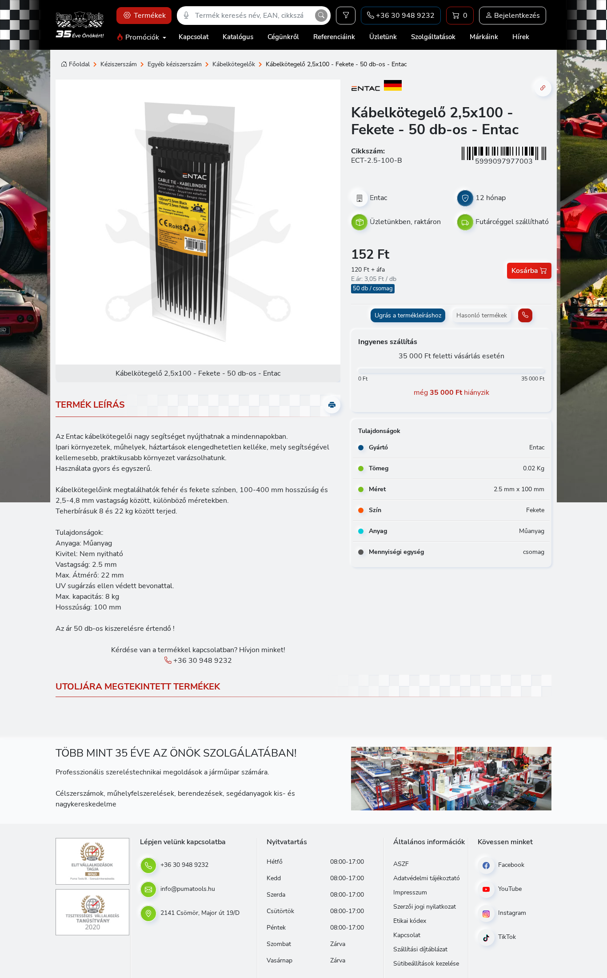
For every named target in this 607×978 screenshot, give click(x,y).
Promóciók (142, 37)
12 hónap (490, 198)
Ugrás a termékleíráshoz (408, 315)
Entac (378, 198)
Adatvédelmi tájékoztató (426, 878)
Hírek (520, 36)
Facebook (510, 865)
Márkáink (484, 36)
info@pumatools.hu (187, 889)
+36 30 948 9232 (202, 660)
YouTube (509, 889)
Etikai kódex (409, 921)
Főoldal (79, 64)
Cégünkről (283, 36)
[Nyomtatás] (331, 405)
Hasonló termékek (481, 315)
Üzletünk (383, 36)
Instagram (511, 913)
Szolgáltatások (433, 36)
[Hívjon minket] (525, 315)
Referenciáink (334, 36)
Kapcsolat (193, 36)
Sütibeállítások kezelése (426, 963)
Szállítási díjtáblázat (420, 949)
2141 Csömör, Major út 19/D (199, 913)
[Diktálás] (186, 15)
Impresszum (410, 892)
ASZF (401, 864)
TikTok (506, 937)
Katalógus (238, 36)
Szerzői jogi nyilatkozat (424, 906)
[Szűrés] (345, 15)
